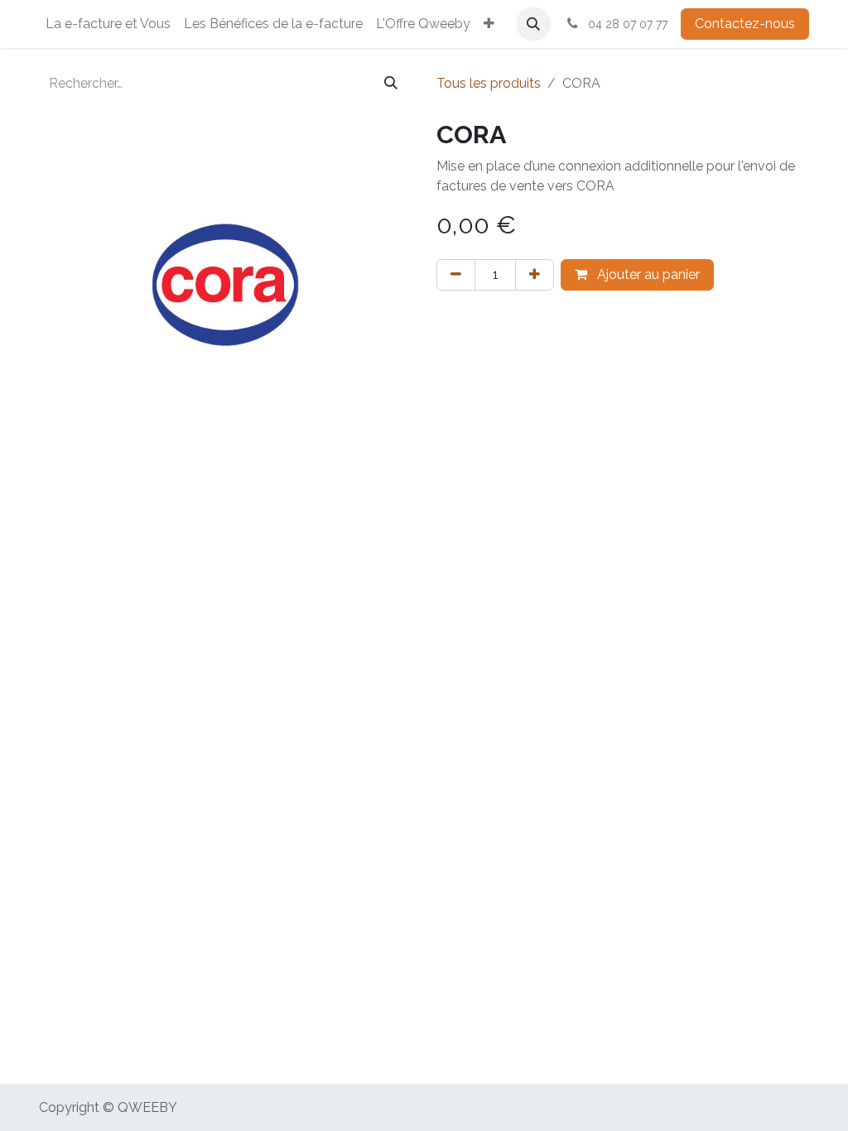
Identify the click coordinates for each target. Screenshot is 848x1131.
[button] (533, 24)
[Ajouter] (534, 275)
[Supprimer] (455, 275)
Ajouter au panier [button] (647, 274)
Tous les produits (488, 83)
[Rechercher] (391, 83)
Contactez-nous (745, 23)
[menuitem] (108, 24)
